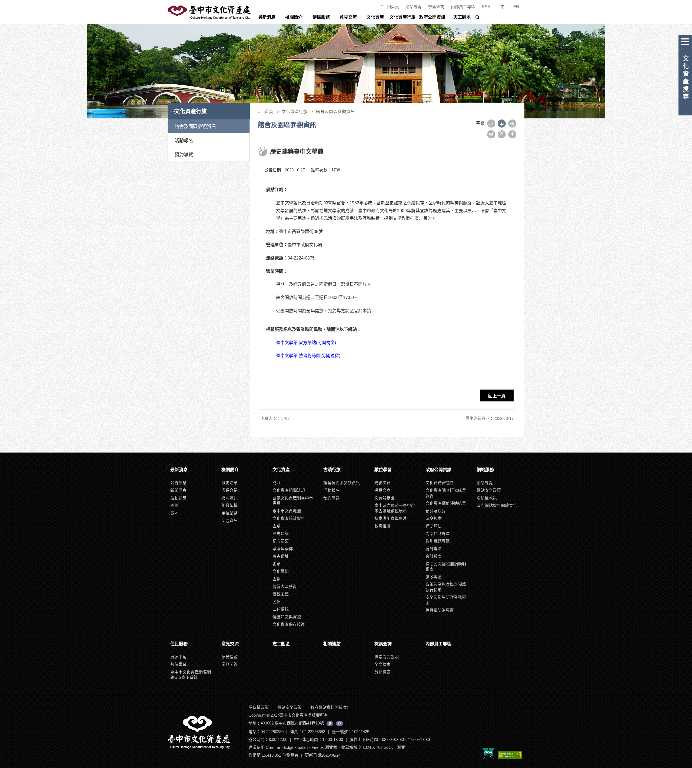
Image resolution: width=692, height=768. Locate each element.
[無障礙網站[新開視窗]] (510, 755)
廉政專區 (433, 576)
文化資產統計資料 (288, 518)
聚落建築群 (282, 548)
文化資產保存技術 (288, 624)
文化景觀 (280, 571)
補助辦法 (433, 526)
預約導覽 (184, 154)
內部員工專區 (463, 6)
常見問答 (229, 664)
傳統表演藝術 (284, 586)
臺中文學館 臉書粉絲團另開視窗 (308, 355)
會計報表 (433, 556)
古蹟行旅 (332, 469)
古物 (276, 579)
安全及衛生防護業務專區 (445, 600)
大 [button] (512, 124)
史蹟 (276, 563)
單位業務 (229, 513)
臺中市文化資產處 (210, 12)
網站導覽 (413, 6)
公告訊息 (178, 482)
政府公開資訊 (432, 17)
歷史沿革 (229, 482)
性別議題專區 (437, 541)
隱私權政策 (487, 498)
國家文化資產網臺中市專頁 (292, 501)
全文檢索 (382, 664)
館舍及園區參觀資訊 (195, 126)
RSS (486, 6)
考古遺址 (280, 556)
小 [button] (491, 124)
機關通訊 (229, 498)
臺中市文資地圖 (286, 510)
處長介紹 (229, 490)
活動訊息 (178, 498)
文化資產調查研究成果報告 (445, 493)
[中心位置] (330, 723)
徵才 (174, 513)
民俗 (276, 601)
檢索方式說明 (386, 656)
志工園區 (281, 643)
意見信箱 (229, 656)
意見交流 (348, 17)
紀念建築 (280, 541)
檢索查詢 (436, 6)
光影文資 (382, 482)
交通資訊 (229, 520)
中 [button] (502, 124)
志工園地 (462, 17)
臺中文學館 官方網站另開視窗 (306, 342)
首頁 (269, 111)
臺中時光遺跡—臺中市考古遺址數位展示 (394, 508)
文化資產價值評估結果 (445, 503)
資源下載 (178, 656)
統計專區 (433, 548)
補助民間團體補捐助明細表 (445, 566)
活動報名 (184, 140)
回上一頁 (496, 396)
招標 (174, 505)
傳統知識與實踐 (286, 616)
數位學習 (383, 469)
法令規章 (433, 518)
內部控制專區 (437, 533)
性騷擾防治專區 (439, 610)
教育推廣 (382, 526)
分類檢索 (382, 672)
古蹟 (276, 526)
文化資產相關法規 (288, 490)
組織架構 (229, 505)
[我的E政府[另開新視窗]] (488, 753)
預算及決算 (435, 510)
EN (516, 6)
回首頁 (393, 6)
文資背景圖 (384, 498)
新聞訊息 (178, 490)
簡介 (276, 482)
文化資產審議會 (439, 482)
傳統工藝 (280, 594)
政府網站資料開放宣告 (497, 505)
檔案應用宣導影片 (390, 518)
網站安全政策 (489, 490)
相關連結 (332, 643)
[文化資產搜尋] (685, 40)
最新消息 (266, 17)
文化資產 (375, 17)
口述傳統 (280, 609)
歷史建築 (280, 533)
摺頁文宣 (382, 490)
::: (382, 6)
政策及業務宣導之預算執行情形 (445, 587)
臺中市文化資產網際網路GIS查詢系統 (190, 675)
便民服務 (321, 17)
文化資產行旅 (402, 17)
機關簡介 (293, 17)
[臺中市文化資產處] (203, 732)
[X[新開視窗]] (502, 134)
